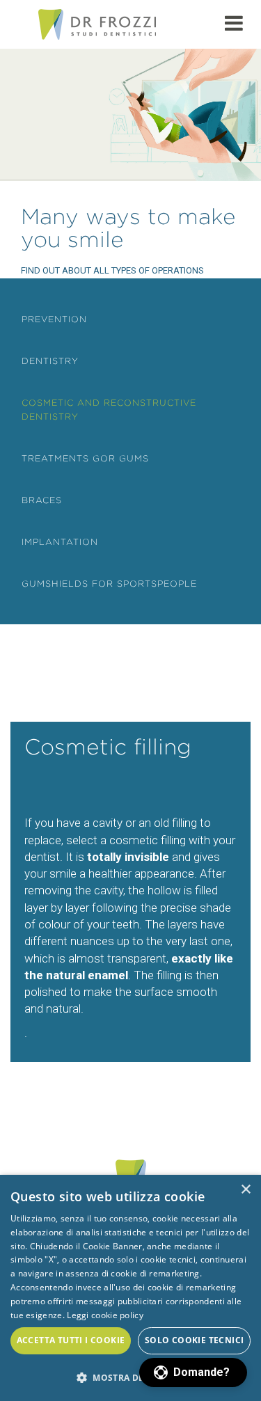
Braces (42, 500)
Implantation (60, 542)
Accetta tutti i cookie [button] (71, 1340)
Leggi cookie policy (105, 1315)
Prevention (54, 319)
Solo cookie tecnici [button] (194, 1340)
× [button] (245, 1190)
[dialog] (130, 1288)
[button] (193, 1372)
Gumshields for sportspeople (109, 583)
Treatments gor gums (85, 458)
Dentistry (50, 361)
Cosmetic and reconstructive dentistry (109, 409)
